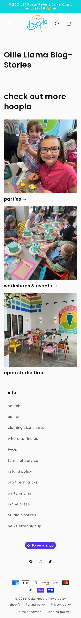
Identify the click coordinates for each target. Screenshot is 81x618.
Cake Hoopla (37, 598)
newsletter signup (24, 526)
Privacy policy (61, 604)
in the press (19, 504)
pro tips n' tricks (23, 482)
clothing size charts (26, 427)
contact (15, 416)
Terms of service (29, 611)
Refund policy (36, 604)
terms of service (23, 460)
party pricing (19, 493)
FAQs (12, 449)
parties (12, 199)
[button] (10, 23)
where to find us (23, 438)
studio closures (22, 515)
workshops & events (28, 286)
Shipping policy (57, 611)
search (14, 406)
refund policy (20, 471)
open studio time (24, 373)
